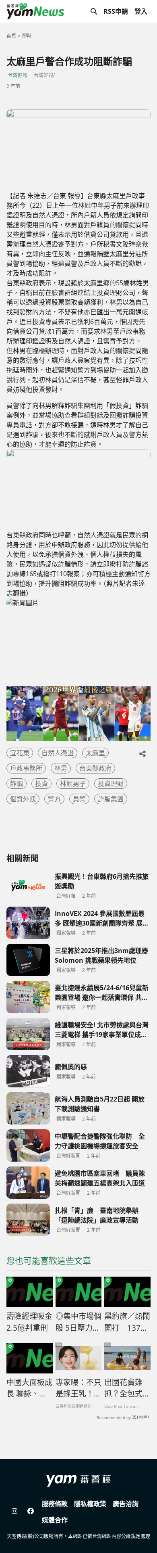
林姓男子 (73, 783)
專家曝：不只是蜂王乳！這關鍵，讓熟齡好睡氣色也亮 (78, 1388)
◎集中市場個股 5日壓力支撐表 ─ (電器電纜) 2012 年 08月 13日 (78, 1322)
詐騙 (16, 783)
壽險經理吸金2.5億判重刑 (29, 1322)
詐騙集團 (111, 798)
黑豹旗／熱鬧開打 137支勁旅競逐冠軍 (127, 1322)
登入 (140, 11)
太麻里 (95, 752)
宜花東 (19, 752)
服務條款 (55, 1503)
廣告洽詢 (125, 1503)
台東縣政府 (95, 768)
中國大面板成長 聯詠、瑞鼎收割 (29, 1388)
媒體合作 (55, 1519)
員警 (79, 798)
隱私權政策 (90, 1503)
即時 (27, 35)
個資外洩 (23, 798)
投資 (41, 783)
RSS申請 (115, 11)
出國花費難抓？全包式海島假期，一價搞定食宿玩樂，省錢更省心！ (127, 1388)
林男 (60, 768)
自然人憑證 (57, 752)
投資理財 (111, 783)
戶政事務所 (26, 768)
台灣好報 (17, 75)
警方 (54, 798)
